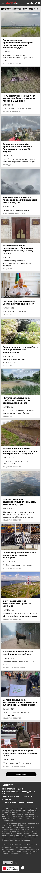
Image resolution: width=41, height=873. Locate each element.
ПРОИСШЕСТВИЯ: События (14, 213)
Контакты (6, 800)
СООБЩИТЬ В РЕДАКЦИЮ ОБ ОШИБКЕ (17, 803)
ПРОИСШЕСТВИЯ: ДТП (11, 111)
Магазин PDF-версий (11, 797)
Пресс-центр (27, 797)
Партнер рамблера (20, 863)
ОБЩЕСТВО (7, 268)
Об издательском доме (12, 789)
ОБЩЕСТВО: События (12, 63)
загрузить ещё (21, 774)
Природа (7, 165)
